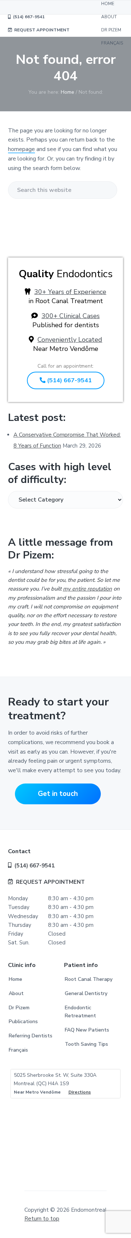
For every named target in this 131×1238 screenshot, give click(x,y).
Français (18, 1050)
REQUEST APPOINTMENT (50, 882)
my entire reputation (87, 588)
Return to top (41, 1218)
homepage (21, 149)
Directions (79, 1092)
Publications (23, 1021)
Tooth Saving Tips (86, 1044)
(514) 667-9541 (68, 380)
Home (15, 979)
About (16, 993)
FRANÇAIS (112, 43)
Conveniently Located (69, 339)
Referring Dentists (30, 1035)
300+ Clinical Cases (70, 316)
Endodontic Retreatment (80, 1012)
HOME (107, 4)
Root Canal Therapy (88, 979)
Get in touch (58, 793)
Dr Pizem (19, 1007)
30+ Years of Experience (70, 291)
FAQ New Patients (87, 1029)
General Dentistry (86, 993)
